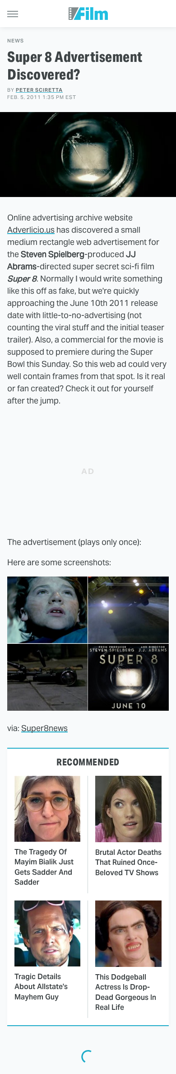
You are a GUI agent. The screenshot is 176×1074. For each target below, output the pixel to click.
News (15, 41)
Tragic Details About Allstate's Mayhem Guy (41, 987)
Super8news (44, 728)
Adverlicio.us (31, 230)
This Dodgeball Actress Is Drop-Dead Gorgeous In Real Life (125, 992)
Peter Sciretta (39, 90)
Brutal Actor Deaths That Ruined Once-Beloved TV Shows (128, 862)
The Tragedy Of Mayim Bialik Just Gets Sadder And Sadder (44, 867)
